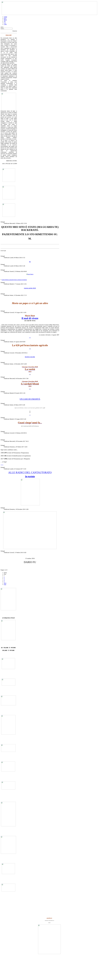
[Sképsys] (8, 685)
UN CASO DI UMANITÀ (30, 399)
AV (5, 21)
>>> (30, 337)
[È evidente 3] (9, 216)
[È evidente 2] (8, 199)
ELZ (5, 18)
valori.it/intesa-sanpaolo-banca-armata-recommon (14, 279)
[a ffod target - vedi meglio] (8, 853)
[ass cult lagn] (8, 751)
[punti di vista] (8, 873)
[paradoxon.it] (49, 8)
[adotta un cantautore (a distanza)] (8, 610)
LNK (5, 24)
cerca (2, 27)
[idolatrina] (8, 668)
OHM (5, 17)
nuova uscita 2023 (30, 288)
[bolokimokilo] (8, 639)
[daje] (30, 505)
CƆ (5, 22)
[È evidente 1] (9, 181)
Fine (5, 584)
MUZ (5, 20)
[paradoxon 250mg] (8, 789)
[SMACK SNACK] (8, 891)
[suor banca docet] (29, 274)
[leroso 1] (8, 826)
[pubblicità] (8, 705)
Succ (5, 583)
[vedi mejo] (30, 548)
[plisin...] (8, 771)
